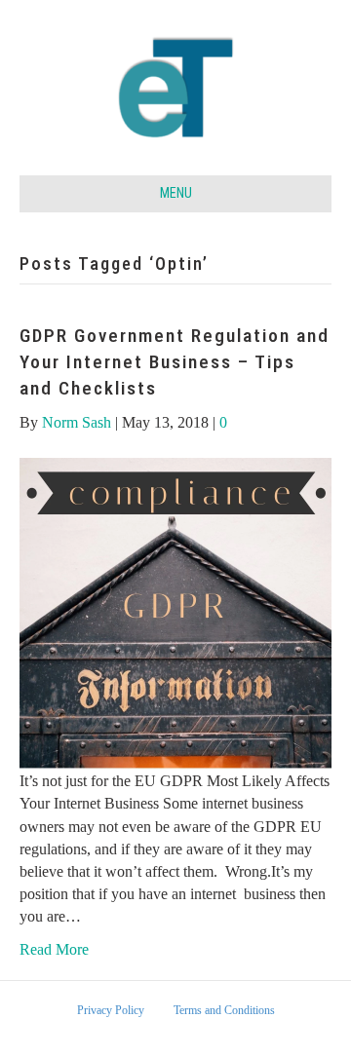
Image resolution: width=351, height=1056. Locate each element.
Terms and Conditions (224, 1010)
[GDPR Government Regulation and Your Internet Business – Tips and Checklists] (176, 612)
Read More (54, 949)
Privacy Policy (110, 1010)
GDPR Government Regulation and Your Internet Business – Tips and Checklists (175, 361)
